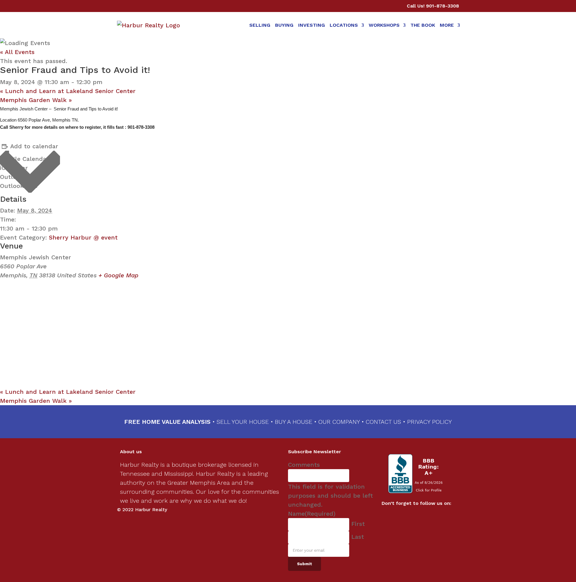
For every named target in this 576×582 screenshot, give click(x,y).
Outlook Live (19, 185)
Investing (311, 25)
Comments (304, 464)
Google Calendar (24, 158)
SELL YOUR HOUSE (244, 421)
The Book (422, 25)
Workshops (384, 25)
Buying (284, 25)
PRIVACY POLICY (429, 421)
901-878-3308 (442, 6)
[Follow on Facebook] (410, 516)
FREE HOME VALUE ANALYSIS (167, 421)
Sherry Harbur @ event (83, 237)
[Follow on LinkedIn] (422, 516)
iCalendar (14, 167)
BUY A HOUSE (293, 421)
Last (357, 536)
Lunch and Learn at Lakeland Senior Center (68, 91)
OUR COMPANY (339, 421)
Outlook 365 (18, 176)
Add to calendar (34, 146)
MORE (447, 25)
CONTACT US (383, 421)
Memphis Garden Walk (36, 100)
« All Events (17, 52)
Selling (259, 25)
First (358, 523)
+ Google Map (118, 275)
